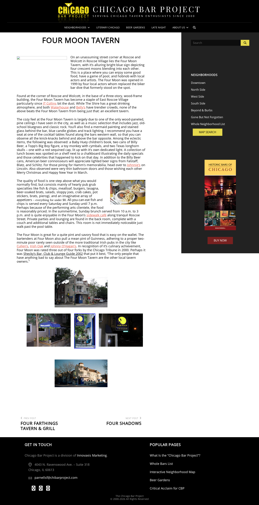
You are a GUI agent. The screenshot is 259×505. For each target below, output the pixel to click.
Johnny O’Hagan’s (63, 246)
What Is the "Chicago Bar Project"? (175, 455)
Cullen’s (22, 246)
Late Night (159, 27)
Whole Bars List (161, 463)
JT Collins (50, 103)
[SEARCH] (194, 27)
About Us (178, 27)
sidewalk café (96, 215)
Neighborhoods (75, 27)
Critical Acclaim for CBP (167, 488)
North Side (198, 90)
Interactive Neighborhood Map (172, 472)
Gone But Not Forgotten (207, 117)
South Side (198, 103)
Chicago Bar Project (147, 9)
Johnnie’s (133, 165)
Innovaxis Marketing (92, 455)
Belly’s (80, 107)
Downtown (198, 83)
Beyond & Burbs (201, 110)
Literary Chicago (108, 27)
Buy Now (220, 240)
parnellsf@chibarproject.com (56, 477)
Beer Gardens (135, 27)
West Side (197, 96)
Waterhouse (60, 107)
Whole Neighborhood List (208, 124)
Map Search (207, 132)
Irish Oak (36, 246)
